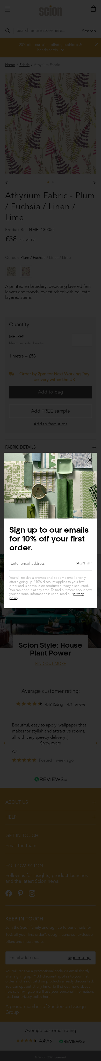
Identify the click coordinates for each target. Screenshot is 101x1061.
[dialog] (50, 530)
